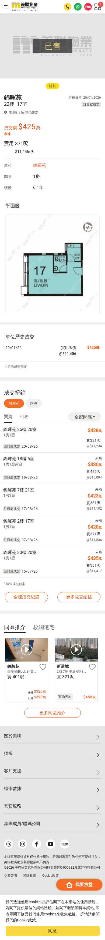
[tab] (8, 416)
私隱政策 (29, 876)
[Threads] (8, 844)
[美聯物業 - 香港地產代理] (24, 6)
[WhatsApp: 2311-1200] (78, 7)
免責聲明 (10, 876)
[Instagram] (22, 844)
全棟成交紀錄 (26, 597)
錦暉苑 (39, 165)
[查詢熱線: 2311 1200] (67, 7)
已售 (53, 46)
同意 (52, 930)
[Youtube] (50, 844)
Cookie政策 (26, 920)
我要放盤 (84, 884)
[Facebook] (36, 844)
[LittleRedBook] (64, 844)
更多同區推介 (52, 712)
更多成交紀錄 (79, 597)
